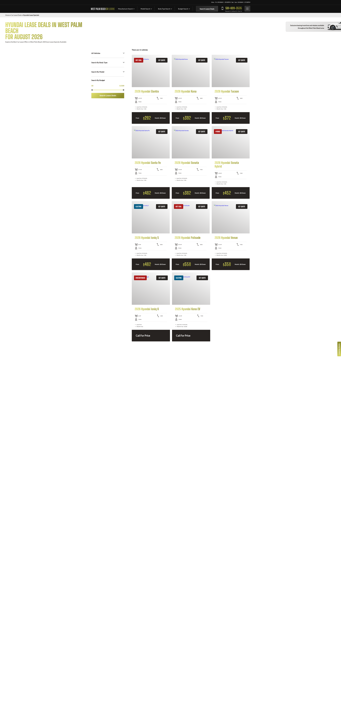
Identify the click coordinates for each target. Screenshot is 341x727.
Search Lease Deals (207, 9)
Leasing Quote (339, 349)
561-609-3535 (233, 8)
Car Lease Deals (16, 15)
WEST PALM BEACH (103, 8)
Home (7, 15)
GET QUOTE (161, 60)
